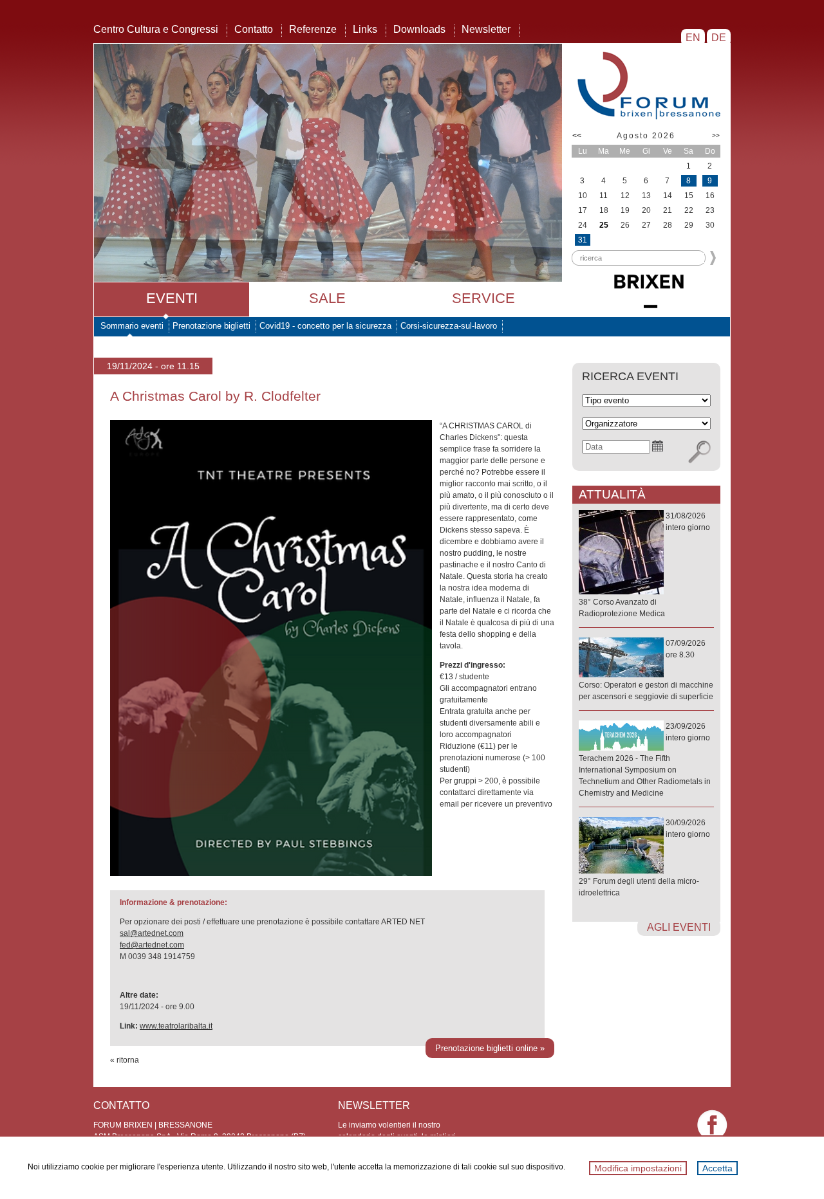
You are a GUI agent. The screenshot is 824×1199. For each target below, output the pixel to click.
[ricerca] (699, 452)
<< (576, 135)
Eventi (172, 298)
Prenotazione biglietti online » (490, 1048)
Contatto (253, 29)
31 (582, 239)
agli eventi (679, 927)
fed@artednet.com (152, 944)
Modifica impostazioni (638, 1168)
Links (365, 29)
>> (716, 135)
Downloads (419, 29)
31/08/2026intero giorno (644, 564)
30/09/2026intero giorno (644, 857)
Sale (327, 298)
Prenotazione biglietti (211, 326)
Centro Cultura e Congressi (155, 29)
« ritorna (124, 1060)
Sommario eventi (132, 326)
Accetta (717, 1168)
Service (483, 298)
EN (693, 37)
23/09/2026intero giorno (645, 760)
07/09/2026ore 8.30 (646, 670)
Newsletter (486, 29)
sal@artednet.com (151, 933)
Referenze (313, 29)
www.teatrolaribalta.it (176, 1025)
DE (719, 37)
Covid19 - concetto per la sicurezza (325, 326)
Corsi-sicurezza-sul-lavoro (448, 326)
